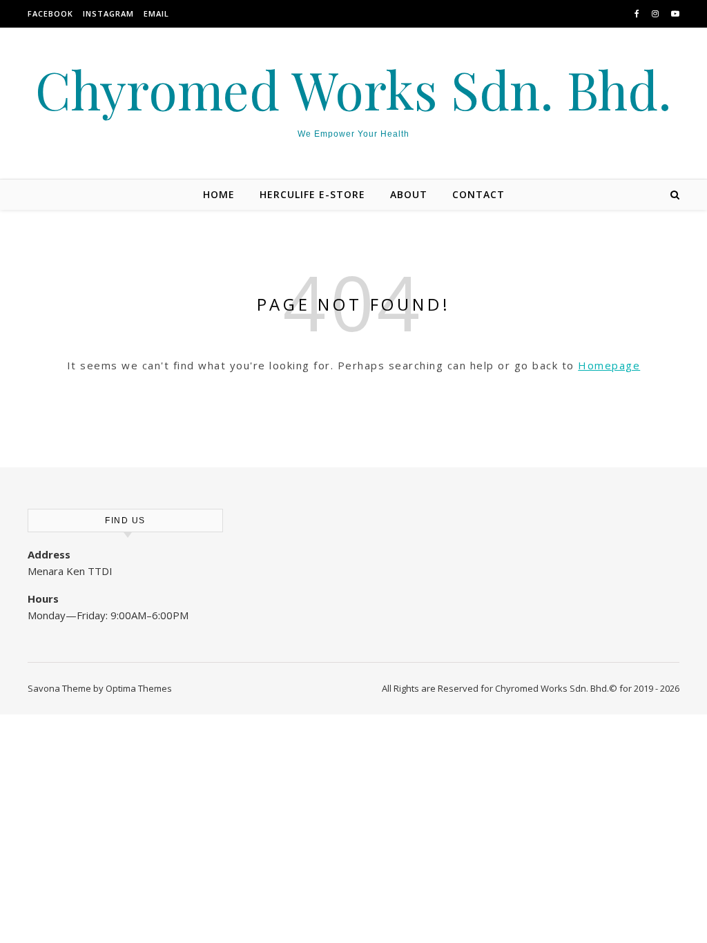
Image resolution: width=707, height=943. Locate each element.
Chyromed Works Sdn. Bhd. (353, 89)
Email (156, 13)
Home (219, 194)
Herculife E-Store (312, 194)
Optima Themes (139, 688)
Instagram (108, 13)
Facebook (50, 13)
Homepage (609, 365)
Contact (478, 194)
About (408, 194)
